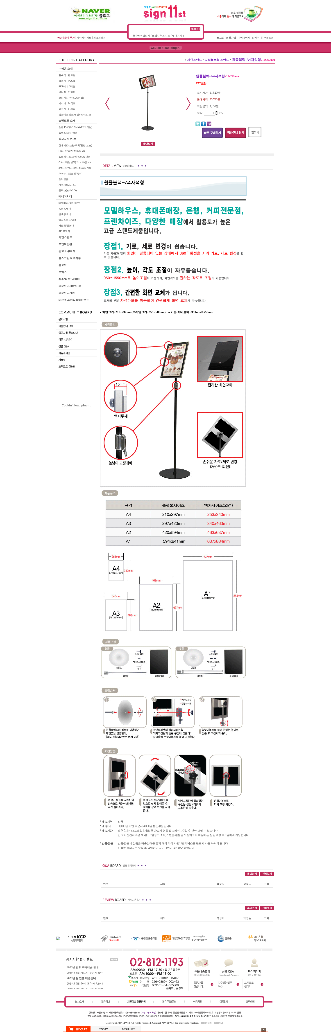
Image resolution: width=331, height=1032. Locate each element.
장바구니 (257, 37)
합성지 (146, 35)
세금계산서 (99, 37)
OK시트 (165, 35)
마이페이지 (244, 37)
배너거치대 (178, 35)
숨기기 (263, 1030)
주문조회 (269, 37)
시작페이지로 (84, 37)
